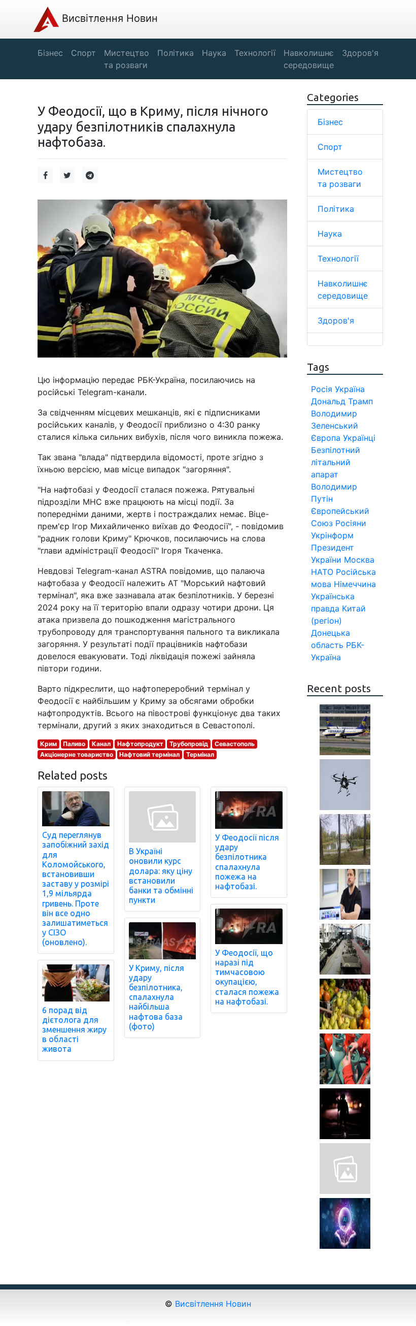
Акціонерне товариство (76, 754)
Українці (359, 438)
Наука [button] (214, 53)
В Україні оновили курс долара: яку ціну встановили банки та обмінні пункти (161, 875)
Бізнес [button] (50, 53)
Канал (101, 744)
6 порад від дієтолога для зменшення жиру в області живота (74, 1030)
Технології (338, 258)
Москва (359, 560)
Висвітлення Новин (108, 18)
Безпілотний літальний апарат (335, 462)
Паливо (74, 744)
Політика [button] (175, 53)
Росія (321, 389)
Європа (325, 438)
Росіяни (350, 523)
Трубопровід (188, 744)
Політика (336, 209)
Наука (330, 234)
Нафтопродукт (140, 744)
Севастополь (235, 744)
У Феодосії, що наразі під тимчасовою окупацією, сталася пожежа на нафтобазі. (247, 977)
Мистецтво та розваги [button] (126, 59)
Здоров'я (336, 320)
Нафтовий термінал (149, 754)
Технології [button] (254, 53)
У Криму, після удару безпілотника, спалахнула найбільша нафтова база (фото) (156, 997)
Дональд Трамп (342, 401)
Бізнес (330, 122)
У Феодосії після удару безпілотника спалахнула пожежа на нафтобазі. (247, 862)
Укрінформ (332, 535)
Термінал (200, 754)
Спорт (330, 147)
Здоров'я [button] (360, 53)
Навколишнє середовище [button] (309, 59)
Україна (350, 389)
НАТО (322, 572)
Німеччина (355, 584)
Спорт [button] (83, 53)
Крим (48, 744)
